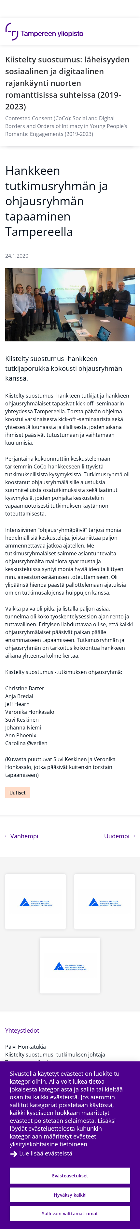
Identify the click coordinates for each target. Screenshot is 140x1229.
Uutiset (17, 793)
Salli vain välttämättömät (70, 1213)
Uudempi (119, 836)
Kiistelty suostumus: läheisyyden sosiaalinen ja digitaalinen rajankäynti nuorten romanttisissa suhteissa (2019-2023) (67, 83)
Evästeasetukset (70, 1175)
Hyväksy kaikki (70, 1195)
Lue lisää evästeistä (45, 1153)
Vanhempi (23, 836)
